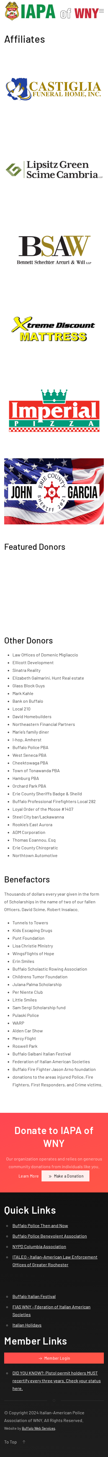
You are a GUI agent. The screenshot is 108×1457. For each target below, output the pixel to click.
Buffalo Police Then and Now (40, 1225)
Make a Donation (68, 1175)
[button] (101, 11)
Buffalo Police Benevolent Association (49, 1235)
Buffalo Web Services (38, 1428)
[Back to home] (51, 11)
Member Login (56, 1358)
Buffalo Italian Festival (34, 1296)
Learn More (29, 1175)
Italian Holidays (27, 1324)
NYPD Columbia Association (39, 1246)
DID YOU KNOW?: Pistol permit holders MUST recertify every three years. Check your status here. (56, 1380)
